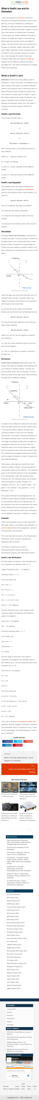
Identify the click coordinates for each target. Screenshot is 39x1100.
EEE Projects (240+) (13, 916)
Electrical (9, 1012)
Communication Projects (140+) (16, 907)
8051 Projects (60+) (13, 897)
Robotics (9, 1021)
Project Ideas (10, 1018)
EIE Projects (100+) (13, 919)
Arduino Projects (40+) (13, 901)
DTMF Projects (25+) (13, 910)
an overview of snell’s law (26, 721)
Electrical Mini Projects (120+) (16, 922)
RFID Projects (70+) (13, 969)
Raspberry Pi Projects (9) (14, 966)
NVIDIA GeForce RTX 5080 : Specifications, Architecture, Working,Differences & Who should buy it (19, 868)
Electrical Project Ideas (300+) (16, 926)
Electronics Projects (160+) (15, 929)
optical (9, 528)
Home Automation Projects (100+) (17, 938)
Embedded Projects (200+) (15, 932)
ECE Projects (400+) (13, 913)
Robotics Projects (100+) (14, 973)
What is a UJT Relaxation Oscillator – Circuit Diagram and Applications (19, 1044)
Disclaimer (12, 1089)
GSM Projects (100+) (13, 935)
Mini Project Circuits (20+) (14, 954)
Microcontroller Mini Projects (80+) (17, 951)
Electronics (10, 1015)
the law (21, 18)
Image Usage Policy (23, 1086)
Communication (11, 1009)
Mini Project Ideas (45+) (14, 957)
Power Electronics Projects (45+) (16, 963)
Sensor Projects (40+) (13, 976)
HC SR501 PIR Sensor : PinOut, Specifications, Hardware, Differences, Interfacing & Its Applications (18, 882)
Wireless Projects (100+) (14, 985)
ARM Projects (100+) (13, 904)
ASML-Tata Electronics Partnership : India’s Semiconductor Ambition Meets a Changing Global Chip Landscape (19, 842)
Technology (10, 1024)
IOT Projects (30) (12, 941)
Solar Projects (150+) (13, 979)
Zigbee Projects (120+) (13, 988)
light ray (31, 59)
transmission (29, 189)
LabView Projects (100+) (14, 944)
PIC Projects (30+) (12, 960)
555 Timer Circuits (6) (13, 894)
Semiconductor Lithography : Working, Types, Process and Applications (28, 796)
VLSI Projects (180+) (13, 982)
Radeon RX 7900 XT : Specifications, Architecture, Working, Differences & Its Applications (18, 875)
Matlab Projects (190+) (13, 947)
